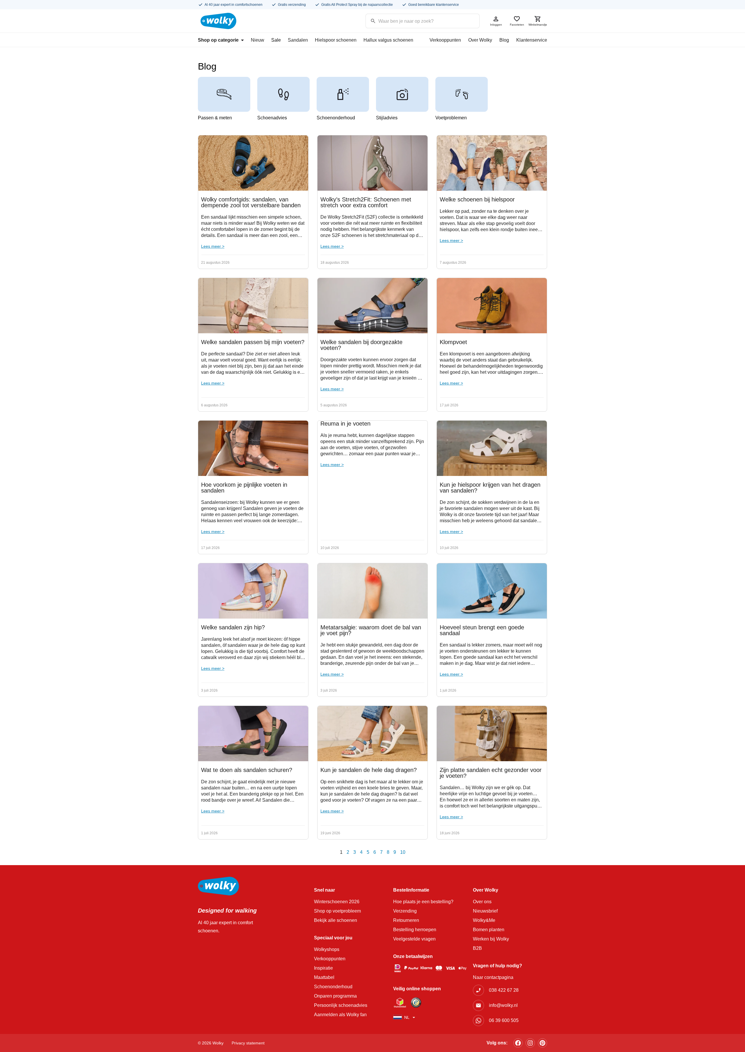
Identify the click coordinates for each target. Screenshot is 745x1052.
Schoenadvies (272, 117)
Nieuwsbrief (485, 910)
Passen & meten (215, 117)
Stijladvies (387, 117)
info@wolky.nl (503, 1005)
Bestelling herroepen (414, 929)
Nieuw (257, 40)
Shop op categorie (218, 40)
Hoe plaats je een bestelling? (423, 901)
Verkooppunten (445, 40)
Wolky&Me (484, 920)
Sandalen (298, 40)
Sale (276, 40)
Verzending (405, 910)
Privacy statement (248, 1043)
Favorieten (517, 24)
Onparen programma (335, 995)
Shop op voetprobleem (337, 910)
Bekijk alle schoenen (335, 920)
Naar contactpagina (493, 977)
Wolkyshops (326, 949)
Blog (504, 40)
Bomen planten (488, 929)
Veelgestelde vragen (414, 938)
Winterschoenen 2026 (336, 901)
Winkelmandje (537, 24)
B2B (477, 948)
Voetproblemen (451, 117)
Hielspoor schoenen (335, 40)
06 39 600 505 (504, 1020)
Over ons (482, 901)
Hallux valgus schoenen (388, 40)
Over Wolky (480, 40)
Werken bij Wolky (491, 938)
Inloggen (496, 24)
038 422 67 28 (504, 990)
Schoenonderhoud (336, 117)
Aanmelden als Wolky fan (340, 1014)
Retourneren (406, 920)
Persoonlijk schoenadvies (340, 1005)
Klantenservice (531, 40)
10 (402, 852)
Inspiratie (323, 968)
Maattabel (324, 977)
